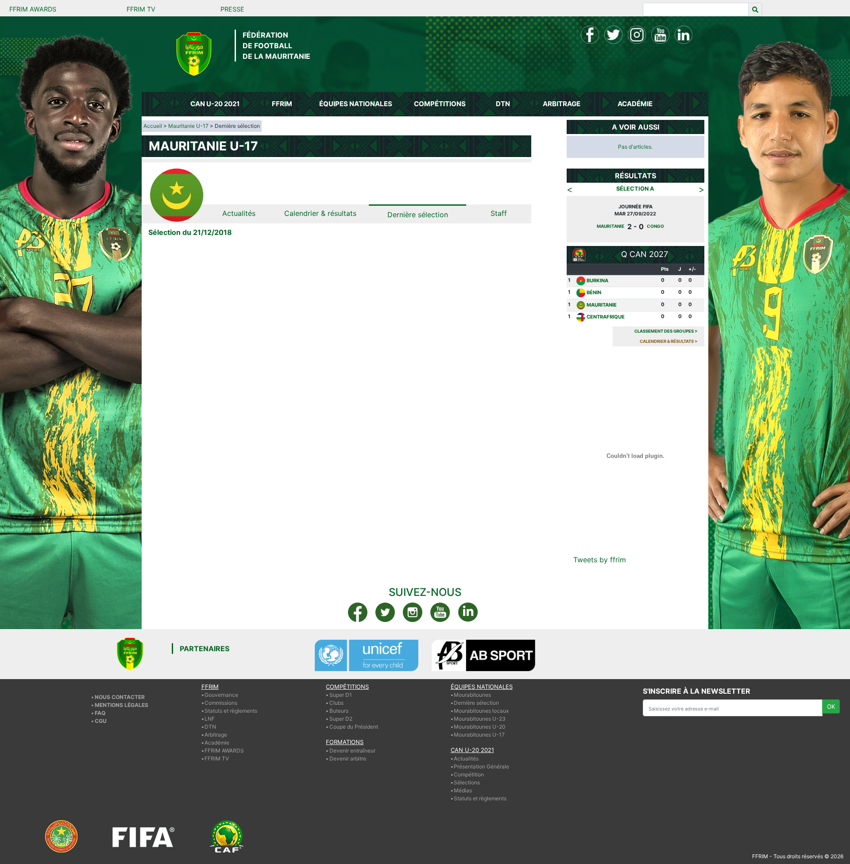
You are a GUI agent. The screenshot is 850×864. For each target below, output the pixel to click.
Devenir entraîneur (352, 750)
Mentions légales (121, 705)
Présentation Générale (481, 766)
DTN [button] (503, 104)
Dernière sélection (417, 214)
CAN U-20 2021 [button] (215, 104)
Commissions (221, 702)
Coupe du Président (353, 726)
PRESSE (232, 9)
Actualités (238, 213)
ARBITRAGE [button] (561, 104)
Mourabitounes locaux (481, 710)
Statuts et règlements (231, 710)
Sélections (467, 782)
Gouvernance (221, 694)
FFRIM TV (141, 9)
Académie (217, 742)
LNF (210, 718)
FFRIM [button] (282, 104)
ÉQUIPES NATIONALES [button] (355, 104)
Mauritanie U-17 (188, 126)
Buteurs (338, 710)
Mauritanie (660, 226)
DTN (210, 726)
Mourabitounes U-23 (480, 718)
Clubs (336, 702)
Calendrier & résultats (320, 213)
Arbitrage (216, 734)
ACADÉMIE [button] (635, 104)
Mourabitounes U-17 (479, 734)
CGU (101, 721)
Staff (499, 213)
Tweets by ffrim (599, 559)
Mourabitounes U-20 (480, 726)
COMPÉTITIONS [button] (440, 104)
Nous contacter (120, 697)
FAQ (100, 713)
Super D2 (340, 718)
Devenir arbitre (347, 758)
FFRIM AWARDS (32, 9)
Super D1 (340, 694)
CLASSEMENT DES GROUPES (666, 331)
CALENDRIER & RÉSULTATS (669, 341)
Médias (463, 790)
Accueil (152, 126)
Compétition (469, 774)
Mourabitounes (472, 694)
